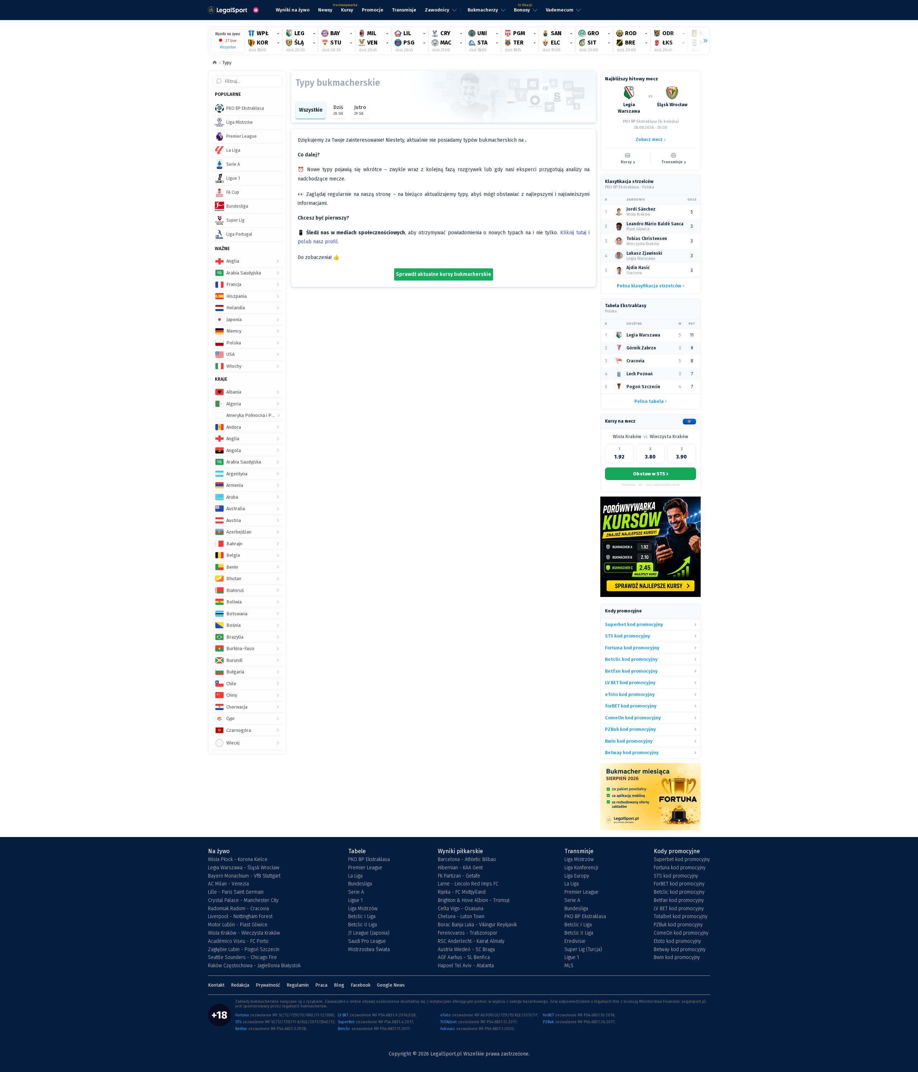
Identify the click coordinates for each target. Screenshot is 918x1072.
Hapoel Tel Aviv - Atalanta (466, 966)
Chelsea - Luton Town (461, 917)
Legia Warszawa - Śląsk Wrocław (243, 868)
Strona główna (214, 63)
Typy (226, 62)
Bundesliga (360, 884)
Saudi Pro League (367, 941)
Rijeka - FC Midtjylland (462, 892)
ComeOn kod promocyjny (681, 933)
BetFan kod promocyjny (679, 900)
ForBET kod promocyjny (679, 884)
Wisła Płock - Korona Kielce (238, 859)
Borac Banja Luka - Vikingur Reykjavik (477, 925)
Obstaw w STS (650, 473)
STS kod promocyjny (676, 876)
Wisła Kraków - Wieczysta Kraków (244, 933)
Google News (391, 985)
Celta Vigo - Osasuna (460, 909)
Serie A (356, 892)
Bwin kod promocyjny (677, 957)
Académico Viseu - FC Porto (238, 941)
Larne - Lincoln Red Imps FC (468, 884)
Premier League (365, 868)
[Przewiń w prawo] (702, 41)
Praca (321, 985)
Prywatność (268, 985)
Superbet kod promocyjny (682, 859)
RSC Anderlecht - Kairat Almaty (471, 941)
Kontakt (216, 985)
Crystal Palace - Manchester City (243, 900)
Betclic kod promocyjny (679, 892)
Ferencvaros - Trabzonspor (467, 933)
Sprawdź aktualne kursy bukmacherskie (443, 274)
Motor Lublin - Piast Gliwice (238, 925)
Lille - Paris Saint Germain (236, 892)
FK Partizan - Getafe (459, 876)
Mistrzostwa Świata (369, 950)
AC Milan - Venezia (228, 884)
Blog (339, 985)
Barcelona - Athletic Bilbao (467, 859)
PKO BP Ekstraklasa (369, 859)
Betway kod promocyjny (680, 950)
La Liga (355, 876)
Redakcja (240, 985)
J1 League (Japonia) (368, 933)
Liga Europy (576, 876)
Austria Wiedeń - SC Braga (466, 950)
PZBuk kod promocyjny (678, 925)
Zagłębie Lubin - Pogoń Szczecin (243, 950)
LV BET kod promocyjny (679, 909)
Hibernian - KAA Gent (460, 868)
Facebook (360, 985)
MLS (568, 966)
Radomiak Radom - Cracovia (238, 909)
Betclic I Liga (361, 917)
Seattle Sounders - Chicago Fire (242, 957)
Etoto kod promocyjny (677, 941)
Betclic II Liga (362, 925)
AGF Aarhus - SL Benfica (464, 957)
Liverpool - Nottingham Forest (240, 917)
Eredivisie (575, 941)
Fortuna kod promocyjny (680, 868)
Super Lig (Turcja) (583, 950)
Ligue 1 (355, 900)
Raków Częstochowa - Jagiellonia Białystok (254, 966)
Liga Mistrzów (363, 909)
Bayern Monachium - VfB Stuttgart (244, 876)
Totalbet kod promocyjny (681, 917)
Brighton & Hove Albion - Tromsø (474, 900)
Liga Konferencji (581, 868)
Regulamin (298, 985)
